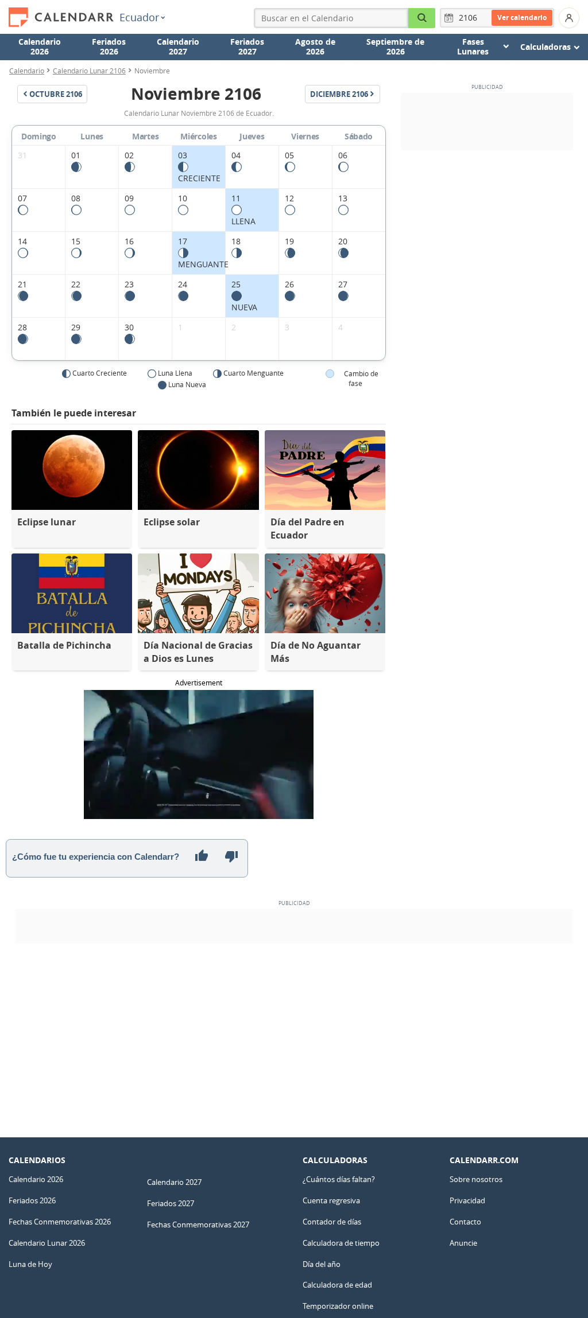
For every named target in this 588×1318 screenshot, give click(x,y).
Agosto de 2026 (315, 46)
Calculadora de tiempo (341, 1243)
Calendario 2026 (39, 46)
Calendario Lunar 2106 (89, 70)
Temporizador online (338, 1306)
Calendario (26, 70)
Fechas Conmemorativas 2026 (60, 1221)
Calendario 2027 (178, 46)
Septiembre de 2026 (395, 46)
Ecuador (139, 17)
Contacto (465, 1221)
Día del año (322, 1264)
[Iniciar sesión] (569, 17)
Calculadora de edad (337, 1285)
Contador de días (332, 1221)
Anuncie (463, 1243)
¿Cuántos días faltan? (339, 1179)
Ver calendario (522, 17)
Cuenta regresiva (331, 1200)
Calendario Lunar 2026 (47, 1243)
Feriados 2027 (247, 46)
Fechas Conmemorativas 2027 (198, 1224)
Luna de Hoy (30, 1264)
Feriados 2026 (109, 46)
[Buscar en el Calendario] (422, 18)
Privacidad (467, 1200)
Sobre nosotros (476, 1179)
